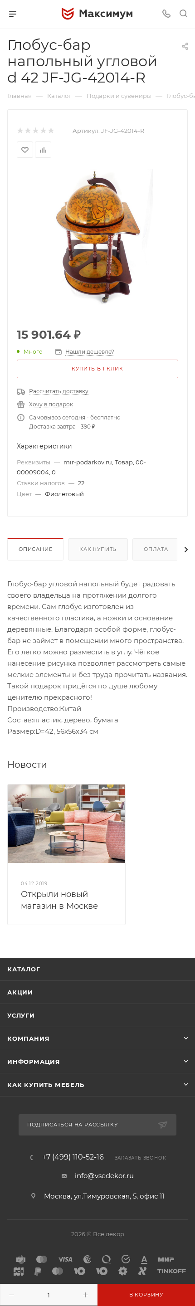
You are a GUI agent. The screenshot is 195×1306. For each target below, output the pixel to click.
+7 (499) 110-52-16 (73, 1157)
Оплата (156, 549)
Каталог (23, 969)
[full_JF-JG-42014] (97, 236)
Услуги (21, 1015)
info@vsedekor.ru (104, 1175)
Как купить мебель (45, 1084)
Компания (28, 1038)
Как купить (98, 549)
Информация (33, 1061)
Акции (20, 992)
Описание (35, 549)
